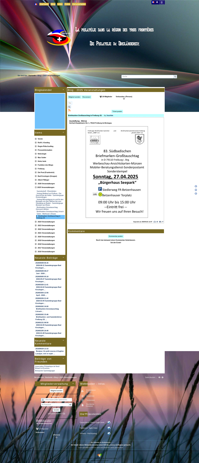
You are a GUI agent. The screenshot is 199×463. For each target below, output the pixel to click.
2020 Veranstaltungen (46, 237)
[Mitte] (196, 190)
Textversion (90, 400)
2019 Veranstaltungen (46, 240)
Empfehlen (90, 396)
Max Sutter (41, 157)
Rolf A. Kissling (43, 142)
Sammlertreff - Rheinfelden (46, 191)
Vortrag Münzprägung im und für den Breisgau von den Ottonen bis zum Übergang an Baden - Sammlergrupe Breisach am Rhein (49, 202)
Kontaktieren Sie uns (91, 391)
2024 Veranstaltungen (46, 222)
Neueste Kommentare (49, 342)
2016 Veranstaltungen (46, 251)
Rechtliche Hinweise (90, 405)
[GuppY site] (99, 457)
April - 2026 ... (41, 295)
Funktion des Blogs (45, 165)
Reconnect (86, 97)
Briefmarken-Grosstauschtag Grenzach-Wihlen (47, 208)
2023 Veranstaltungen (46, 225)
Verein (40, 139)
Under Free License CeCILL (109, 458)
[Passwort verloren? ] (56, 414)
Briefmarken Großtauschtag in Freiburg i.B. (48, 217)
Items (49, 132)
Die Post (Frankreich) (45, 172)
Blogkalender (49, 90)
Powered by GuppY (87, 458)
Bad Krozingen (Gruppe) (47, 176)
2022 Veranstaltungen (46, 229)
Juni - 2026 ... (41, 273)
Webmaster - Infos (84, 383)
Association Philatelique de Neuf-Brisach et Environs (47, 367)
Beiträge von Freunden (49, 360)
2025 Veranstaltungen (45, 187)
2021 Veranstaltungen (46, 233)
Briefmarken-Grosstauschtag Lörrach (50, 211)
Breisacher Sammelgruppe (45, 371)
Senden (56, 410)
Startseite (32, 75)
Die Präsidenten (84, 414)
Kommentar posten (116, 236)
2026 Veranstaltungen (46, 184)
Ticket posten (117, 111)
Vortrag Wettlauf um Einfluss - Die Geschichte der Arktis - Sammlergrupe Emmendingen (50, 195)
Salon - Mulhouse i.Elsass (46, 214)
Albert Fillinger (43, 180)
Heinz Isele (41, 161)
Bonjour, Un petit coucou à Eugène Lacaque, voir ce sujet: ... (49, 352)
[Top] (196, 186)
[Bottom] (196, 193)
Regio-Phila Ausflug (45, 146)
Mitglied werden (74, 97)
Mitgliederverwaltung (57, 383)
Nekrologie (41, 154)
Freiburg (40, 169)
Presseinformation (44, 150)
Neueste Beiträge (49, 257)
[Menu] (161, 2)
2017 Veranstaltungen (46, 248)
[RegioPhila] (99, 42)
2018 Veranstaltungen (46, 244)
